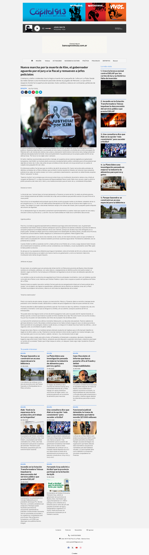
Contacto (58, 530)
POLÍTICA (86, 61)
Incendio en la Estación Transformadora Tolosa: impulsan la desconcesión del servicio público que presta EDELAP (32, 473)
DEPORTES (106, 61)
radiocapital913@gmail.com (74, 542)
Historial (68, 530)
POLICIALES (96, 61)
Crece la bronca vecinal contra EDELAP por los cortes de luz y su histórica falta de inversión (113, 74)
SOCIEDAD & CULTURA (72, 61)
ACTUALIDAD (57, 61)
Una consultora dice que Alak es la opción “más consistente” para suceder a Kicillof (58, 413)
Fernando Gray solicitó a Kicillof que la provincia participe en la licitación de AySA (58, 470)
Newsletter (78, 530)
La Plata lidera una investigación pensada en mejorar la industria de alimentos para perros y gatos (57, 361)
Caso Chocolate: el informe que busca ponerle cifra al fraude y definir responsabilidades (84, 361)
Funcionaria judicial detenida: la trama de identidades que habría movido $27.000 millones (84, 413)
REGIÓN (38, 61)
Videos (47, 61)
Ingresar (91, 530)
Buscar (115, 61)
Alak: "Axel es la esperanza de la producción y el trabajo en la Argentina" (31, 413)
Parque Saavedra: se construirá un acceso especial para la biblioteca (30, 359)
